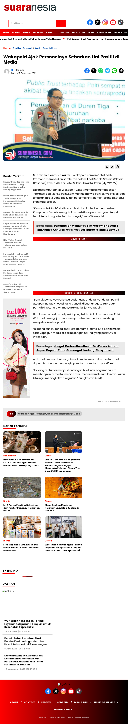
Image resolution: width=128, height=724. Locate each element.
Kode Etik (62, 702)
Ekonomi (38, 32)
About (14, 702)
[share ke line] (115, 72)
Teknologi (78, 32)
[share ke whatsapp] (101, 72)
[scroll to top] (121, 719)
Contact (30, 702)
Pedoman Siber (63, 709)
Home (5, 32)
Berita (16, 32)
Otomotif (62, 32)
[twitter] (98, 24)
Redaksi (46, 702)
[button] (107, 167)
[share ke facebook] (87, 72)
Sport (50, 32)
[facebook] (90, 24)
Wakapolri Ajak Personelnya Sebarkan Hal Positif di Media (49, 413)
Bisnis (26, 32)
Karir (91, 32)
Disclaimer (81, 702)
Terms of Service (104, 702)
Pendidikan (104, 32)
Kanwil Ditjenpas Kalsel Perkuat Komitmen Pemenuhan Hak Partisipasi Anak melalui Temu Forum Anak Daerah (24, 660)
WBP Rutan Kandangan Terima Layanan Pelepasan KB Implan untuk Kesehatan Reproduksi (27, 623)
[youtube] (113, 24)
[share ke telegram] (108, 72)
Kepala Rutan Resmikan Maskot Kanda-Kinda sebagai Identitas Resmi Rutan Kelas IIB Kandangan (25, 641)
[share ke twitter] (94, 72)
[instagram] (105, 24)
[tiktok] (121, 24)
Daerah (27, 48)
